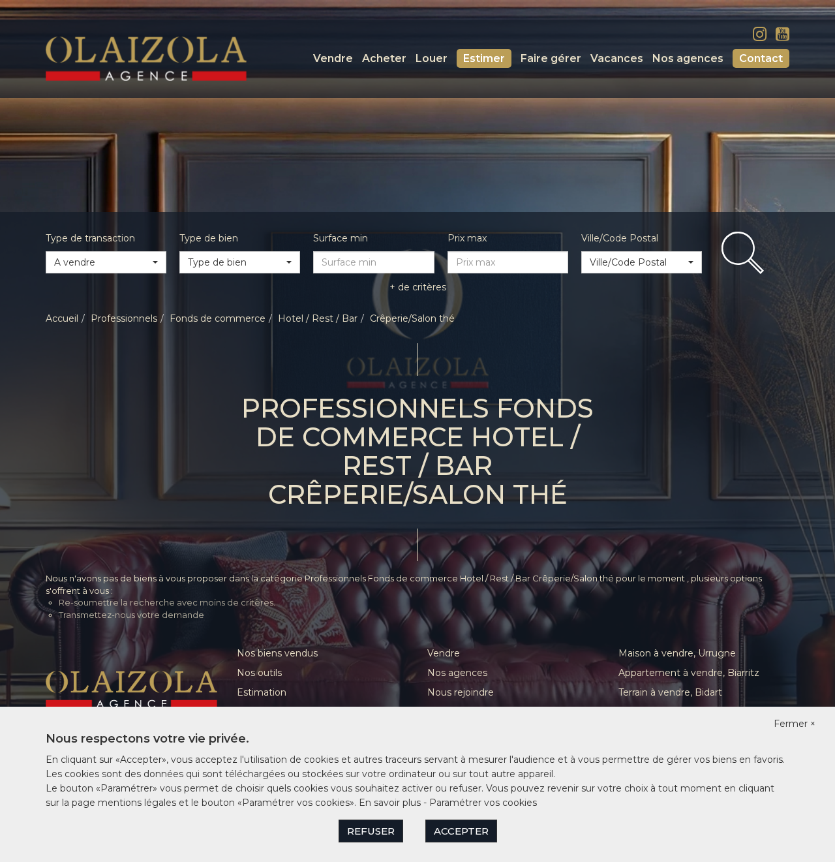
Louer (432, 58)
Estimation (261, 692)
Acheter (384, 58)
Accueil (62, 318)
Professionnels (124, 318)
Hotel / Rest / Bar (317, 318)
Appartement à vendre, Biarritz (688, 673)
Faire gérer (551, 58)
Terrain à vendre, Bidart (670, 692)
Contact (761, 58)
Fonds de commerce (218, 318)
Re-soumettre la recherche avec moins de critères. (167, 602)
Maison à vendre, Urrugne (677, 653)
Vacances (616, 58)
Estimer (484, 58)
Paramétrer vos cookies (483, 802)
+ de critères (417, 287)
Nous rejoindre (460, 692)
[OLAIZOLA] (146, 58)
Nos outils (259, 673)
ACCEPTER (461, 831)
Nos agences (687, 58)
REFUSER (371, 831)
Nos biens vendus (277, 653)
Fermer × (794, 724)
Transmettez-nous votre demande (131, 614)
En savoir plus (391, 802)
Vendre (333, 58)
